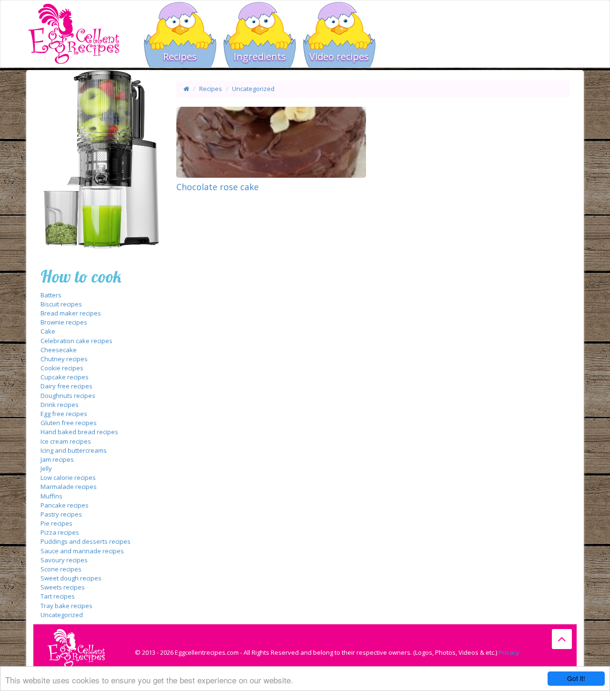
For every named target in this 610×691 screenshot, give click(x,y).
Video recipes (339, 56)
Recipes (180, 56)
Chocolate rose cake (217, 187)
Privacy (508, 652)
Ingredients (260, 56)
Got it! (576, 678)
